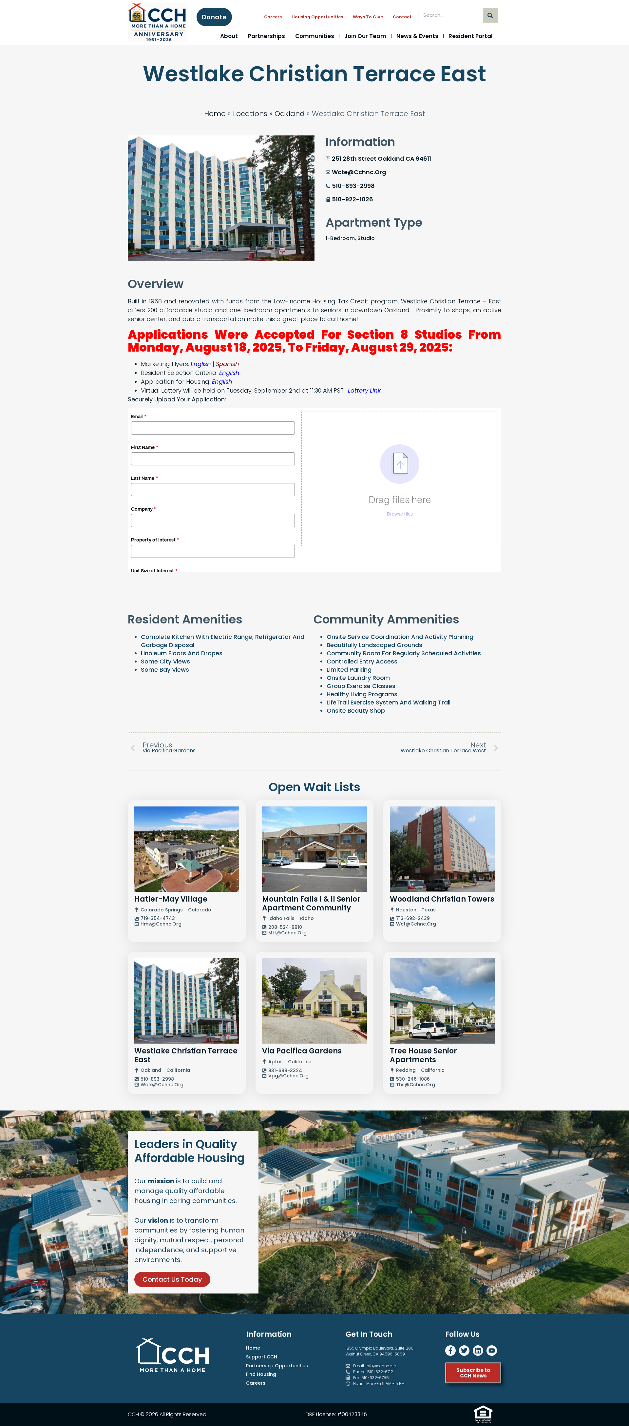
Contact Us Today (172, 1279)
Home (215, 114)
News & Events (417, 36)
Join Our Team (365, 36)
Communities (314, 36)
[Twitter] (464, 1350)
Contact (402, 17)
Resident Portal (470, 36)
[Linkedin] (478, 1350)
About (229, 36)
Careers (273, 17)
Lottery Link (364, 390)
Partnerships (266, 36)
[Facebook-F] (450, 1350)
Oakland (290, 114)
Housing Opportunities (317, 17)
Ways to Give (368, 17)
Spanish (227, 364)
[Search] (490, 15)
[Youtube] (491, 1350)
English (201, 364)
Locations (250, 114)
